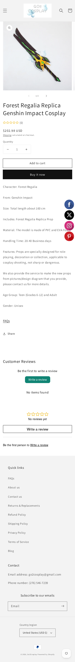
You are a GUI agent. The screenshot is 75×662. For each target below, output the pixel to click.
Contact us (15, 496)
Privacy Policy (16, 532)
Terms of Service (18, 542)
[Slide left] (28, 96)
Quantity (8, 141)
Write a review (37, 379)
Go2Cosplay (32, 654)
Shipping (7, 135)
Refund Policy (17, 514)
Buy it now (37, 174)
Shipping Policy (18, 523)
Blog (11, 551)
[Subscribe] (62, 606)
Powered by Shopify (46, 654)
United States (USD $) (35, 632)
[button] (5, 10)
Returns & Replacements (24, 505)
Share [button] (11, 333)
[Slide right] (46, 96)
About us (14, 487)
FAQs (6, 321)
